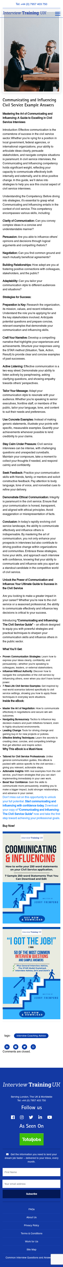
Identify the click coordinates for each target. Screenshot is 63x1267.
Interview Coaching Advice (31, 1035)
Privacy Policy (31, 1225)
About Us (31, 1217)
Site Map (31, 1249)
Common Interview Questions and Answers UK (31, 1257)
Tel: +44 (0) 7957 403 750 (31, 4)
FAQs (32, 1209)
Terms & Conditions (31, 1233)
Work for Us (31, 1241)
